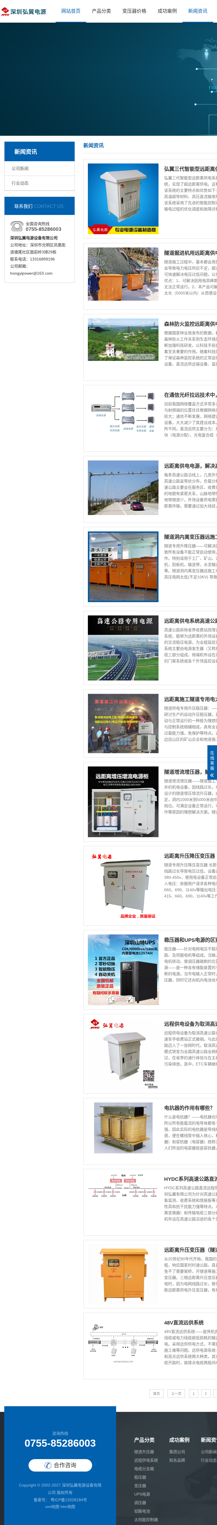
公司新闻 (20, 168)
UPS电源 (142, 1494)
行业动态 (20, 183)
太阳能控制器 (146, 1519)
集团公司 (177, 1451)
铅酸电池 (142, 1511)
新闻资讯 (197, 11)
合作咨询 (65, 1465)
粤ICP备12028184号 (68, 1500)
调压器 (140, 1502)
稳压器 (140, 1477)
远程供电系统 (146, 1460)
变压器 (140, 1485)
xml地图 (52, 1506)
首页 (156, 1394)
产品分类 (101, 11)
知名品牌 (177, 1460)
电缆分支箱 (144, 1468)
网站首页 (71, 11)
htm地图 (67, 1506)
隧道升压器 (144, 1451)
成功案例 (167, 11)
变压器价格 (134, 11)
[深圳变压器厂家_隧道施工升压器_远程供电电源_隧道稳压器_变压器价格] (23, 11)
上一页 (176, 1394)
